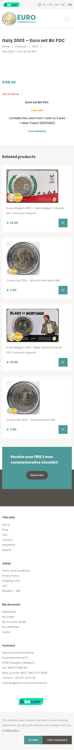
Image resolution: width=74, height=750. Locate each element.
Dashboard (9, 612)
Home (6, 46)
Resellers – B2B (11, 591)
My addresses (10, 627)
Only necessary (57, 740)
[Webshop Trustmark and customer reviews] (15, 4)
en (70, 4)
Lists (4, 535)
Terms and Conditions (16, 570)
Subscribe (37, 475)
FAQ (4, 586)
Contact (7, 540)
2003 (35, 46)
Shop (5, 530)
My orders (8, 617)
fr (51, 4)
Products (20, 46)
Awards (6, 550)
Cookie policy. (10, 730)
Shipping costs (11, 581)
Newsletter (8, 545)
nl (44, 4)
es (57, 4)
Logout (6, 632)
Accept (33, 740)
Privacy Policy (10, 576)
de (64, 4)
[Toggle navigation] (67, 18)
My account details (14, 622)
